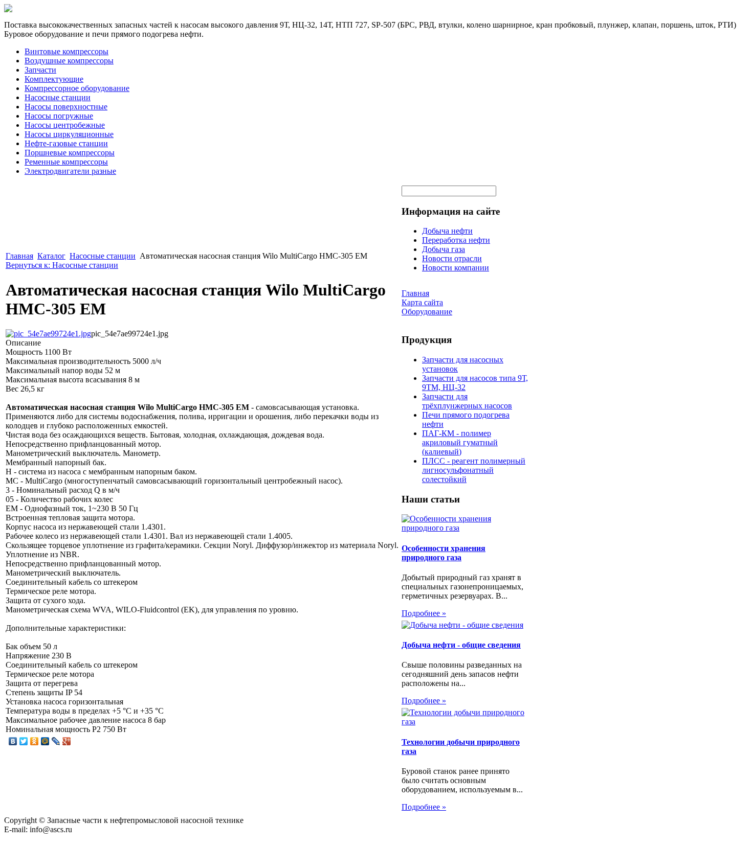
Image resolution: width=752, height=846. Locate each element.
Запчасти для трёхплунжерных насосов (467, 401)
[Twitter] (23, 741)
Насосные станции (58, 97)
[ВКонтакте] (13, 741)
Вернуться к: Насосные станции (62, 265)
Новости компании (455, 267)
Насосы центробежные (65, 125)
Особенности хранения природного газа (443, 553)
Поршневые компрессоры (70, 152)
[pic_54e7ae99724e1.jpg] (48, 333)
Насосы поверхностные (66, 106)
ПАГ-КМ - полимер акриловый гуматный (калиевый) (460, 442)
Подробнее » (424, 613)
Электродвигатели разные (70, 171)
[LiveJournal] (56, 741)
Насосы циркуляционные (69, 134)
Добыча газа (443, 249)
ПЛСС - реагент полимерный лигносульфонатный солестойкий (473, 470)
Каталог (51, 255)
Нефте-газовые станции (66, 143)
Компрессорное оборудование (77, 88)
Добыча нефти (447, 230)
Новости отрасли (452, 258)
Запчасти (40, 69)
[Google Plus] (66, 741)
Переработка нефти (456, 240)
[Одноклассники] (34, 741)
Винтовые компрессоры (66, 51)
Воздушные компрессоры (69, 60)
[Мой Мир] (45, 741)
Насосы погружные (59, 115)
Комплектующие (54, 79)
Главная (19, 255)
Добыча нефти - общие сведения (461, 645)
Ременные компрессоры (66, 161)
